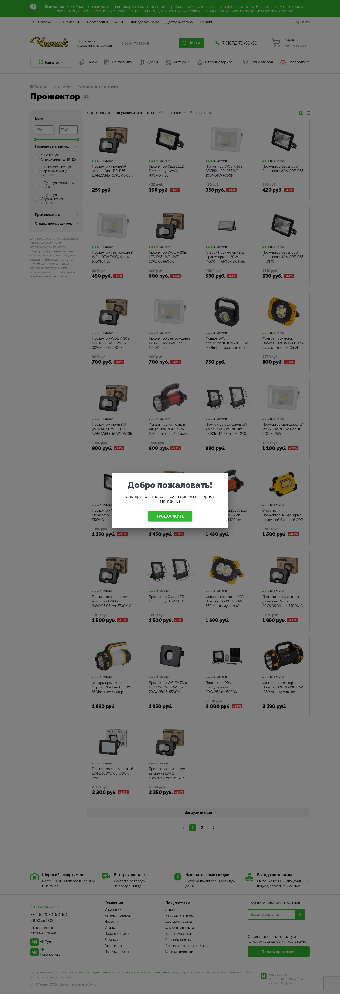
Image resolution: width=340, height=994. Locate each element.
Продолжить (170, 516)
